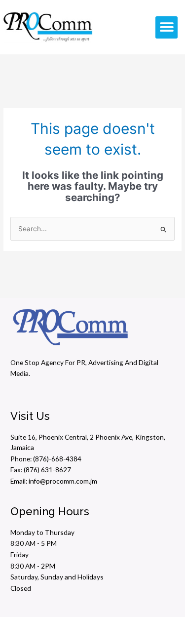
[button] (166, 27)
